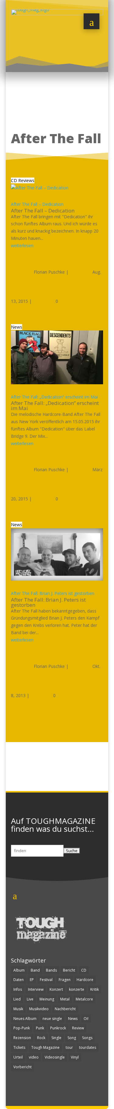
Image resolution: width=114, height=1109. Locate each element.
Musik (18, 1008)
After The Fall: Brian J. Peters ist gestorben (52, 593)
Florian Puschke (49, 272)
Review (78, 1028)
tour (69, 1047)
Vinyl (75, 1057)
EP (32, 979)
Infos (17, 989)
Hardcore (85, 979)
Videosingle (55, 1057)
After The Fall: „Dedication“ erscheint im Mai (54, 397)
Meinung (47, 999)
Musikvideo (39, 1008)
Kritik (94, 989)
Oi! (86, 1018)
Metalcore (84, 999)
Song (71, 1037)
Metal (65, 999)
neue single (52, 1018)
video (34, 1057)
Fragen (65, 979)
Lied (17, 999)
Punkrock (58, 1028)
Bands (51, 970)
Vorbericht (22, 1066)
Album (19, 970)
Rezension (22, 1037)
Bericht (69, 970)
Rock (41, 1037)
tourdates (87, 1047)
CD (83, 970)
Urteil (18, 1057)
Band (35, 970)
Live (30, 999)
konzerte (76, 989)
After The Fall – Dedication (37, 204)
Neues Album (24, 1018)
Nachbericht (65, 1008)
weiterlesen (22, 245)
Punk (40, 1028)
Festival (46, 979)
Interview (35, 989)
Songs (87, 1037)
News (16, 327)
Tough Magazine (45, 1047)
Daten (18, 979)
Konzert (56, 989)
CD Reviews (22, 180)
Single (56, 1037)
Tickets (19, 1047)
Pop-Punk (21, 1028)
